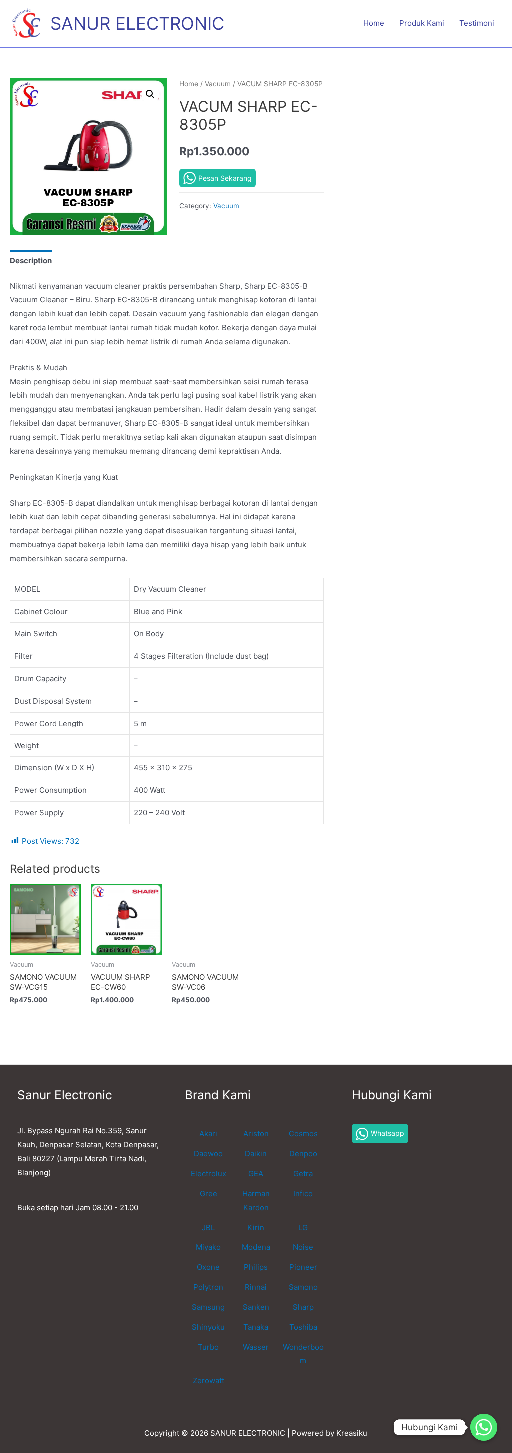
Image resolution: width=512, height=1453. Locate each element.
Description (31, 260)
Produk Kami (422, 23)
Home (374, 23)
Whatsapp (387, 1133)
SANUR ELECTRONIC (137, 23)
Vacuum (218, 84)
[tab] (31, 261)
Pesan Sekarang (225, 178)
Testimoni (477, 23)
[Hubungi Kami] (484, 1427)
